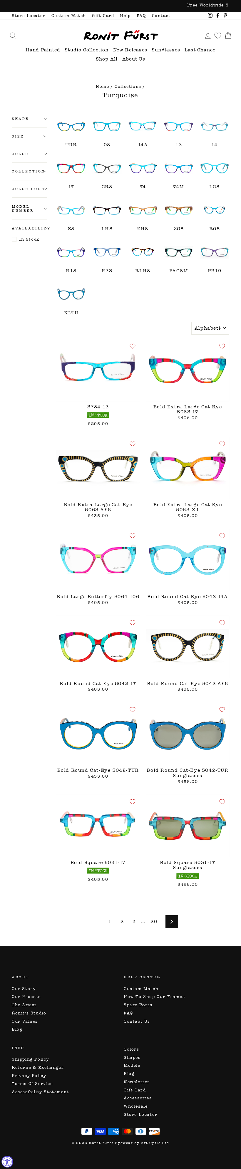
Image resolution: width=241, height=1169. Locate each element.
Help (125, 15)
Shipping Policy (30, 1059)
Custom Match (68, 15)
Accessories (138, 1098)
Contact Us (137, 1021)
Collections (128, 86)
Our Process (26, 996)
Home (102, 86)
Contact (161, 15)
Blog (17, 1029)
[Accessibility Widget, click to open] (7, 1162)
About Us (133, 59)
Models (132, 1065)
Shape (20, 119)
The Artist (24, 1004)
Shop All (107, 59)
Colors (131, 1049)
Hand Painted (43, 50)
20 (153, 921)
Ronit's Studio (29, 1013)
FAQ (141, 15)
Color (20, 154)
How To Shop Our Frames (154, 996)
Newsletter (137, 1081)
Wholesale (136, 1106)
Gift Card (103, 15)
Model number (23, 208)
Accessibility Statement (40, 1091)
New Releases (130, 50)
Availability (29, 228)
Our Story (24, 988)
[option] (120, 6)
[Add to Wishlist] (132, 346)
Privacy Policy (29, 1075)
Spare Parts (138, 1004)
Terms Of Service (32, 1083)
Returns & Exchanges (38, 1067)
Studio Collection (86, 50)
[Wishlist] (218, 35)
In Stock (29, 239)
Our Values (25, 1021)
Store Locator (29, 15)
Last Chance (200, 50)
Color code (28, 189)
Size (18, 136)
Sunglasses (166, 50)
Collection (28, 171)
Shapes (132, 1057)
